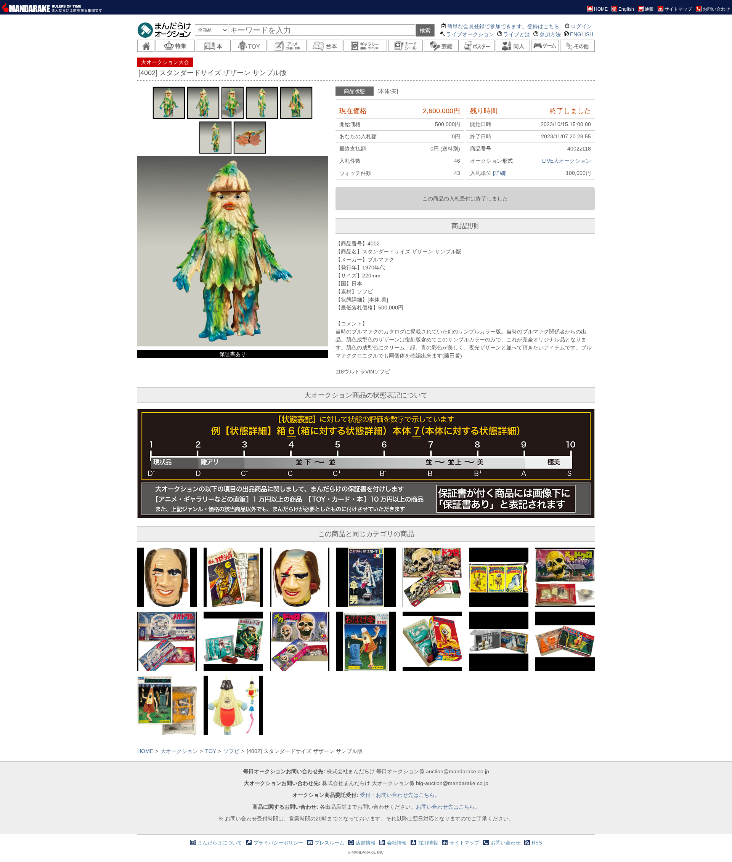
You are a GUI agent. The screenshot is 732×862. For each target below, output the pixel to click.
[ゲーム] (545, 46)
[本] (213, 46)
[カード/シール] (405, 46)
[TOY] (249, 46)
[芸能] (441, 46)
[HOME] (145, 46)
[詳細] (500, 173)
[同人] (513, 46)
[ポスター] (477, 46)
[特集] (175, 46)
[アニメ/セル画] (287, 46)
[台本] (325, 46)
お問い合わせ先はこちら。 (448, 807)
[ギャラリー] (365, 46)
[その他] (577, 46)
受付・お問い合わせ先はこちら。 (400, 795)
